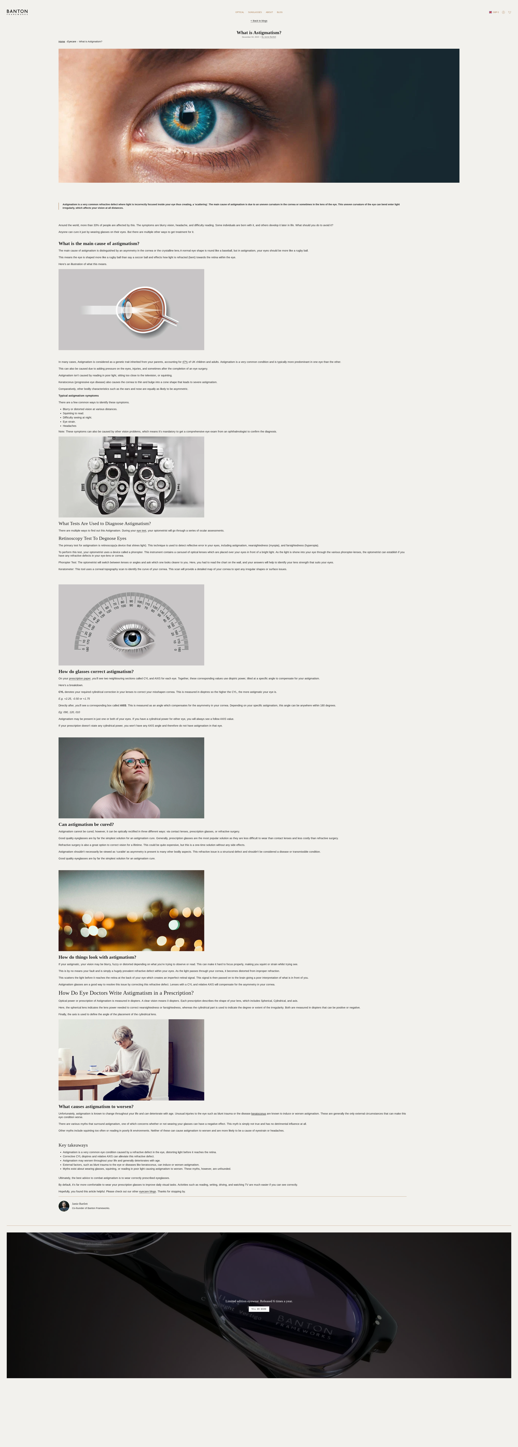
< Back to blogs (259, 20)
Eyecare (71, 41)
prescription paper (80, 678)
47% (185, 361)
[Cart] (510, 12)
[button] (239, 12)
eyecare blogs (147, 1191)
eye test (141, 530)
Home (62, 41)
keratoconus (258, 1113)
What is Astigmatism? (90, 41)
